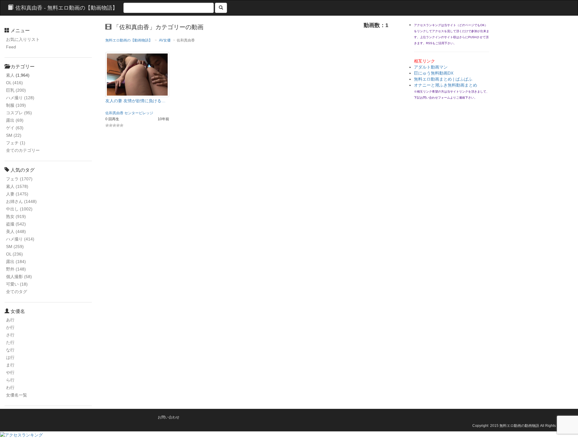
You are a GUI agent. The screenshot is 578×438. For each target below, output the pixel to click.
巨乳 (16, 90)
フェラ (19, 178)
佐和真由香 (114, 113)
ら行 (10, 380)
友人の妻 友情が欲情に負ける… (135, 100)
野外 (16, 269)
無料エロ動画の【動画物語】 (128, 40)
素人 (10, 75)
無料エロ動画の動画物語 (519, 426)
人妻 (17, 193)
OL (14, 82)
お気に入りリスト (23, 39)
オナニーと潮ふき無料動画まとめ (445, 85)
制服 (16, 105)
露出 (14, 120)
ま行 (10, 365)
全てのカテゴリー (23, 150)
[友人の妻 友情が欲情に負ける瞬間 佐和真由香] (137, 74)
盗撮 (16, 224)
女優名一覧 (16, 395)
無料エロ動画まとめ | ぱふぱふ (443, 79)
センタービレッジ (138, 113)
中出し (19, 209)
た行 (10, 342)
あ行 (10, 319)
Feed (11, 46)
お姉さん (21, 201)
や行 (10, 372)
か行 (10, 327)
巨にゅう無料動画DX (433, 73)
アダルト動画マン (431, 67)
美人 (16, 231)
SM (13, 135)
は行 (10, 357)
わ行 (10, 387)
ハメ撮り (20, 97)
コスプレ (19, 112)
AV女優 (165, 40)
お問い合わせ (168, 417)
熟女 (16, 216)
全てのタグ (16, 291)
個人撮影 (19, 276)
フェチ (15, 142)
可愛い (17, 284)
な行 (10, 350)
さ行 (10, 334)
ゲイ (14, 127)
